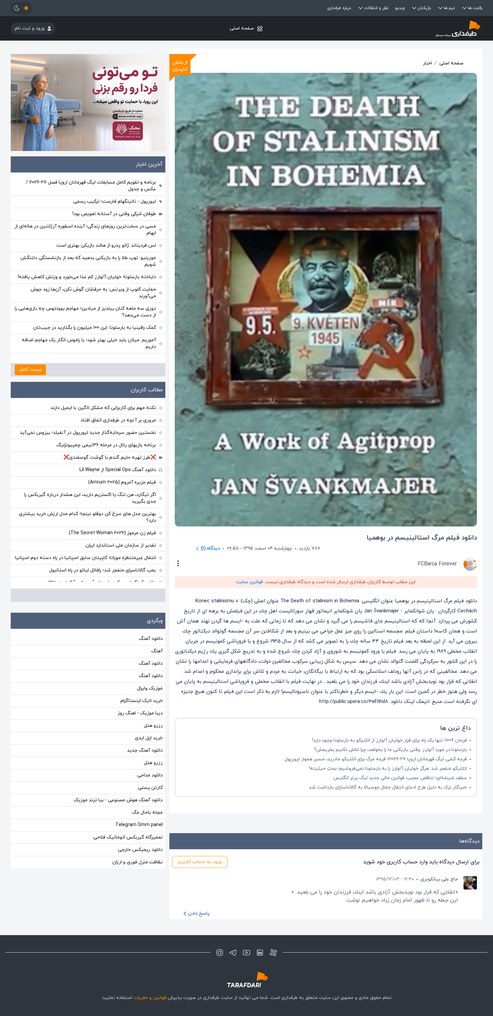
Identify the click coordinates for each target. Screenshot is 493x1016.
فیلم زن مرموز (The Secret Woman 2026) (112, 533)
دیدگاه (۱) (210, 548)
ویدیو (400, 8)
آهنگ (157, 651)
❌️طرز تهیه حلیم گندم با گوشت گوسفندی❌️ (109, 457)
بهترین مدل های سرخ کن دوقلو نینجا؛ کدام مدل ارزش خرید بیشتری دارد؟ (87, 517)
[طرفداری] (403, 28)
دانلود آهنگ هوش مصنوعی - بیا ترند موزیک (118, 800)
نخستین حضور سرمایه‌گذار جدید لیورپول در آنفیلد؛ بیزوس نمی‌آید (88, 432)
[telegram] (233, 953)
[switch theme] (21, 8)
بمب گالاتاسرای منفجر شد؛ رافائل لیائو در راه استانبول (102, 570)
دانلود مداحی (150, 775)
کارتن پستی (150, 787)
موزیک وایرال (150, 688)
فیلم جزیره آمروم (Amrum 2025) (122, 482)
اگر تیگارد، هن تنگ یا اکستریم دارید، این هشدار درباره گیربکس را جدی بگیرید (90, 498)
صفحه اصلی (242, 28)
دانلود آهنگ (151, 639)
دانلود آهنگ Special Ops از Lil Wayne (117, 470)
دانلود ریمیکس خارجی (140, 850)
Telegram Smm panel (139, 825)
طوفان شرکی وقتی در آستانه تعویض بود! (114, 214)
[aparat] (273, 953)
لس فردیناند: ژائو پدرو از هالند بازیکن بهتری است (106, 245)
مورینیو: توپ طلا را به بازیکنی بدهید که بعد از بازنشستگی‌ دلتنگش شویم (88, 261)
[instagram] (220, 953)
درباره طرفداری (339, 8)
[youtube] (246, 953)
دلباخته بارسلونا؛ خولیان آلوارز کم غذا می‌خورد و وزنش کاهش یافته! (87, 277)
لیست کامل (30, 369)
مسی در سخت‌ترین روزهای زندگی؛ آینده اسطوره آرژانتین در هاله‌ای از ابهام (85, 229)
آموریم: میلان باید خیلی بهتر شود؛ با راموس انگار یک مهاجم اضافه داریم (89, 343)
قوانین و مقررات (149, 998)
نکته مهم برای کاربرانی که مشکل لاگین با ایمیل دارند (103, 408)
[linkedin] (260, 953)
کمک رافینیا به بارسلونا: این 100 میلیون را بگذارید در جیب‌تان (94, 327)
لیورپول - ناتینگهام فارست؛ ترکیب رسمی (114, 201)
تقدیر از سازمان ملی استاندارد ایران (121, 545)
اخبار (427, 63)
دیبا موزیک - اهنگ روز (140, 713)
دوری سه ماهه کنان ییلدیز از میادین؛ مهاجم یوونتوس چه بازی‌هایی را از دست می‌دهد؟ (85, 311)
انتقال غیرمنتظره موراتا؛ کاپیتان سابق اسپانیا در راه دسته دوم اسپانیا (85, 558)
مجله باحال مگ (147, 812)
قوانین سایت (249, 582)
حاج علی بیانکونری (439, 879)
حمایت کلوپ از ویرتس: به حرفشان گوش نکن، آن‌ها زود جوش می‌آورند (93, 292)
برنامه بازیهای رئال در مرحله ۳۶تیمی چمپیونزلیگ (106, 445)
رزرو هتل (153, 725)
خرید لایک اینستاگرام (141, 701)
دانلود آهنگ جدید (145, 750)
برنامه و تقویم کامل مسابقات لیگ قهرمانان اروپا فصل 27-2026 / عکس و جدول (91, 185)
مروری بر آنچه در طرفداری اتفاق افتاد (118, 420)
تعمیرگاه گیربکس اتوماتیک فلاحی (128, 837)
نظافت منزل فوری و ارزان (137, 862)
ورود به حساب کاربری (200, 862)
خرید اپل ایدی (149, 738)
